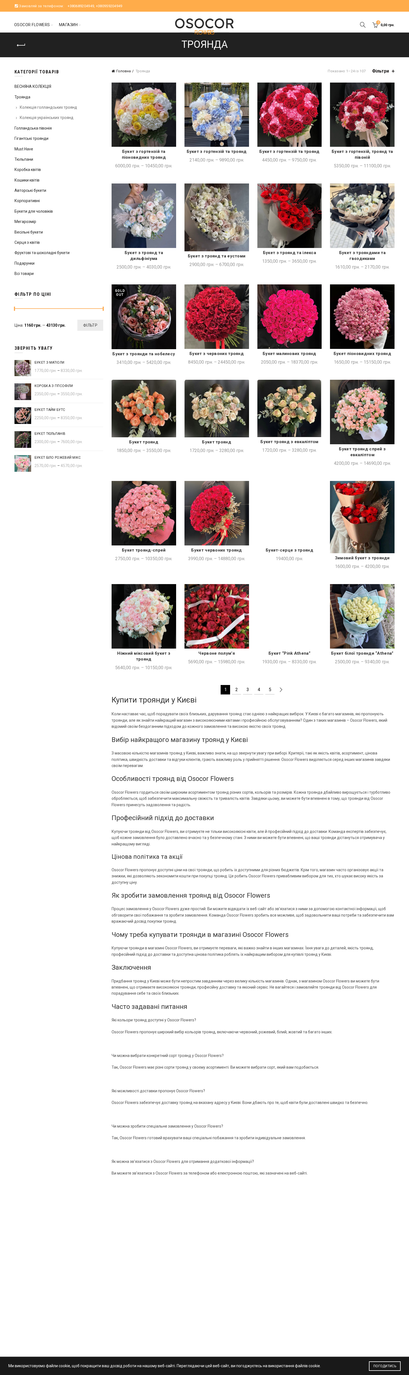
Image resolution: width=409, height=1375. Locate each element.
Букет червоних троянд (216, 550)
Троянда (22, 97)
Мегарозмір (25, 221)
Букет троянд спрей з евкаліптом (362, 451)
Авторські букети (30, 190)
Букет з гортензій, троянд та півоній (362, 154)
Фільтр (90, 325)
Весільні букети (28, 232)
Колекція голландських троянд (48, 107)
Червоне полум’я (216, 653)
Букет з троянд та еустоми (217, 256)
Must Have (23, 149)
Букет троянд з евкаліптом (289, 441)
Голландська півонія (33, 128)
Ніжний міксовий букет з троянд (143, 656)
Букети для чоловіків (33, 211)
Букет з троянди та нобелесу (143, 353)
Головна (123, 71)
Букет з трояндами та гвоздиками (362, 255)
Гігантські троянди (31, 138)
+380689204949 (81, 6)
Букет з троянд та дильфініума (144, 255)
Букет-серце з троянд (289, 550)
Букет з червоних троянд (216, 353)
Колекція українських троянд (46, 117)
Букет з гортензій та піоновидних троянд (144, 154)
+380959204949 (109, 6)
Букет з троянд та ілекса (289, 252)
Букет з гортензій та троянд (217, 151)
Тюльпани (23, 159)
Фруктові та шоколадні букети (42, 252)
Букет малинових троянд (289, 353)
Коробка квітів (27, 169)
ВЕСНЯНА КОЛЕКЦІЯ (32, 86)
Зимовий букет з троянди (362, 557)
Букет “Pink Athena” (289, 653)
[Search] (362, 25)
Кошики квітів (27, 180)
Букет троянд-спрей (144, 550)
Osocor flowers (32, 25)
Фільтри (380, 71)
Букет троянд (143, 442)
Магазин (68, 25)
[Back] (21, 45)
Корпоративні (27, 200)
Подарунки (24, 263)
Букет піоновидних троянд (362, 353)
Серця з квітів (27, 242)
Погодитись (384, 1366)
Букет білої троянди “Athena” (362, 653)
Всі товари (24, 273)
